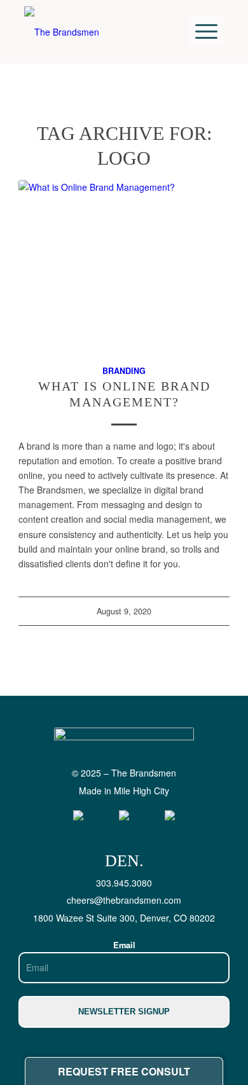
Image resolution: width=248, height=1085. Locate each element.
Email (124, 945)
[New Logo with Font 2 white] (124, 747)
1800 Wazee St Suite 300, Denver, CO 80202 (124, 917)
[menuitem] (206, 31)
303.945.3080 (124, 882)
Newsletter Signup (124, 1011)
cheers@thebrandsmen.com (124, 900)
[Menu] (206, 31)
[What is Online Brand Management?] (124, 265)
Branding (124, 371)
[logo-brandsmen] (81, 31)
